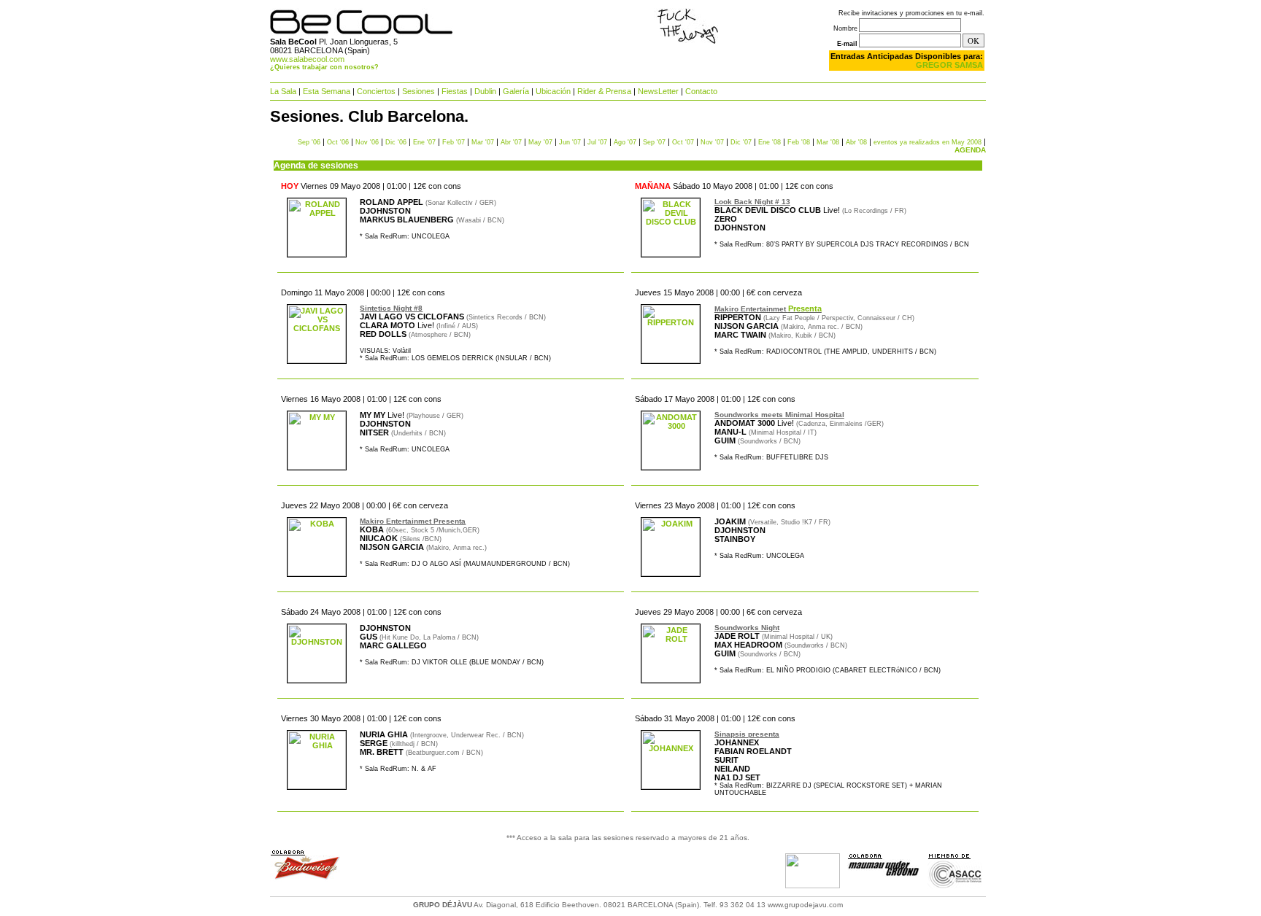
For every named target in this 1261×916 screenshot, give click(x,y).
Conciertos (376, 91)
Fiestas (454, 91)
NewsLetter (658, 91)
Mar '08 (828, 142)
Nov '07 (712, 142)
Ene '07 (424, 142)
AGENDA (970, 150)
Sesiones (418, 91)
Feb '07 (453, 142)
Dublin (485, 91)
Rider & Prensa (604, 91)
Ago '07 (625, 142)
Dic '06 (395, 142)
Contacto (701, 91)
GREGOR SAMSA (949, 65)
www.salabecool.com (307, 59)
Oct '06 (338, 142)
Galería (516, 91)
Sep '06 (309, 142)
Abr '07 (511, 142)
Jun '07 (570, 142)
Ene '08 (769, 142)
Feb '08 (798, 142)
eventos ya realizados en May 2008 (928, 142)
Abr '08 (856, 142)
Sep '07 (654, 142)
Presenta (805, 308)
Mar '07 (482, 142)
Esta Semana (326, 91)
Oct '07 (683, 142)
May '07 (540, 142)
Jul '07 (597, 142)
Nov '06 (367, 142)
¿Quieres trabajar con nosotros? (324, 67)
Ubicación (553, 91)
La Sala (283, 91)
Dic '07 (741, 142)
